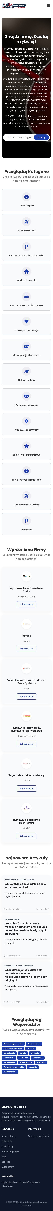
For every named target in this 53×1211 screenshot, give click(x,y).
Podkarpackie (26, 1062)
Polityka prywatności (38, 1136)
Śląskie (23, 1053)
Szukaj (41, 137)
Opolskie (35, 1053)
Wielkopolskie (34, 1044)
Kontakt (6, 1161)
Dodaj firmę (7, 1146)
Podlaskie (23, 1058)
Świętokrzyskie (10, 1072)
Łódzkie (31, 1048)
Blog (4, 1156)
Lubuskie (33, 1067)
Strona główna (9, 1136)
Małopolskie (9, 1058)
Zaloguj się (7, 1141)
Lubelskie (41, 1062)
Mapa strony (8, 1166)
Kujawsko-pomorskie (13, 1048)
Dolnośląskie (9, 1053)
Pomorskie (37, 1058)
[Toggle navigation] (48, 5)
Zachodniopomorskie (13, 1044)
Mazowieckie (9, 1062)
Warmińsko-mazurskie (14, 1067)
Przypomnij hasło (10, 1151)
